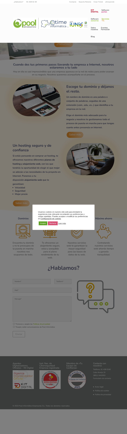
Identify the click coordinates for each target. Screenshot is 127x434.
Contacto (72, 2)
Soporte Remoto (85, 2)
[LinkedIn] (48, 2)
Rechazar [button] (52, 223)
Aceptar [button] (43, 223)
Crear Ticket (98, 2)
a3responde (109, 2)
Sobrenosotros (94, 29)
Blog (93, 37)
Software (105, 11)
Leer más (62, 223)
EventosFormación (105, 29)
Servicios (105, 20)
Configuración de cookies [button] (51, 219)
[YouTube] (51, 2)
